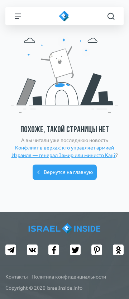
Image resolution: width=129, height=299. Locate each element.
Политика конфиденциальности (69, 277)
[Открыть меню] (18, 16)
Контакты (16, 277)
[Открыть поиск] (111, 16)
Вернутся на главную (68, 172)
